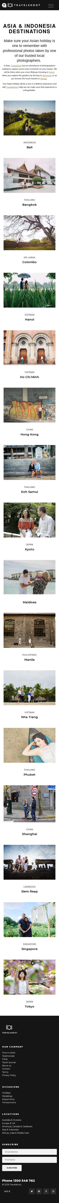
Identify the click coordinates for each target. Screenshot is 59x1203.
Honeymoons (9, 1102)
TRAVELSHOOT (10, 1033)
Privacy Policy (9, 1075)
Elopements (8, 1099)
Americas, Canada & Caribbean (17, 1126)
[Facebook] (46, 1191)
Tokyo (51, 72)
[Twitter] (32, 1191)
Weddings (7, 1096)
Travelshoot (16, 65)
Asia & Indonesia (10, 1129)
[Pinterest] (39, 1191)
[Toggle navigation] (51, 5)
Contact (6, 1068)
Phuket (43, 78)
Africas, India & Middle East (15, 1133)
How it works (8, 1052)
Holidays (6, 1093)
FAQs (5, 1059)
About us (6, 1065)
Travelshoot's (12, 87)
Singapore (47, 75)
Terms (5, 1072)
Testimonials (8, 1056)
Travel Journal (9, 1062)
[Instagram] (53, 1191)
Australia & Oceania (11, 1120)
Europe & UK (8, 1123)
